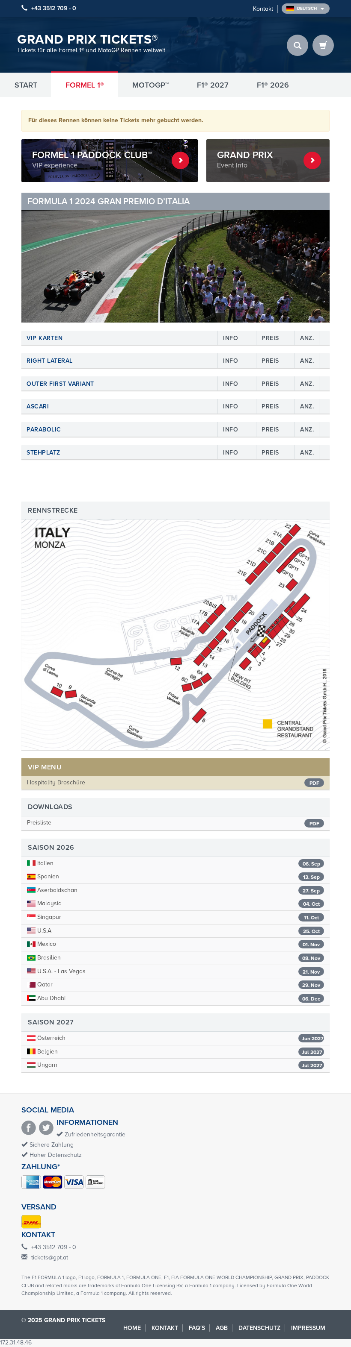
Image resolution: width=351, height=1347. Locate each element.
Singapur (177, 917)
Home (132, 1328)
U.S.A (178, 930)
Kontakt (263, 8)
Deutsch (307, 8)
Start (26, 85)
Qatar (178, 984)
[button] (44, 258)
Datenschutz (259, 1328)
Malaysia (178, 903)
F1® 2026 (273, 85)
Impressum (308, 1328)
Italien (178, 863)
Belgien (179, 1051)
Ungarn (179, 1064)
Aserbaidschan (178, 890)
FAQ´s (197, 1328)
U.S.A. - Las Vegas (178, 971)
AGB (222, 1328)
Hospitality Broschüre (56, 782)
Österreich (180, 1038)
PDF (314, 783)
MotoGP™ (150, 85)
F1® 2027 (213, 85)
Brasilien (178, 957)
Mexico (178, 944)
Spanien (178, 876)
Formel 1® (84, 85)
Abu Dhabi (178, 998)
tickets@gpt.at (49, 1257)
